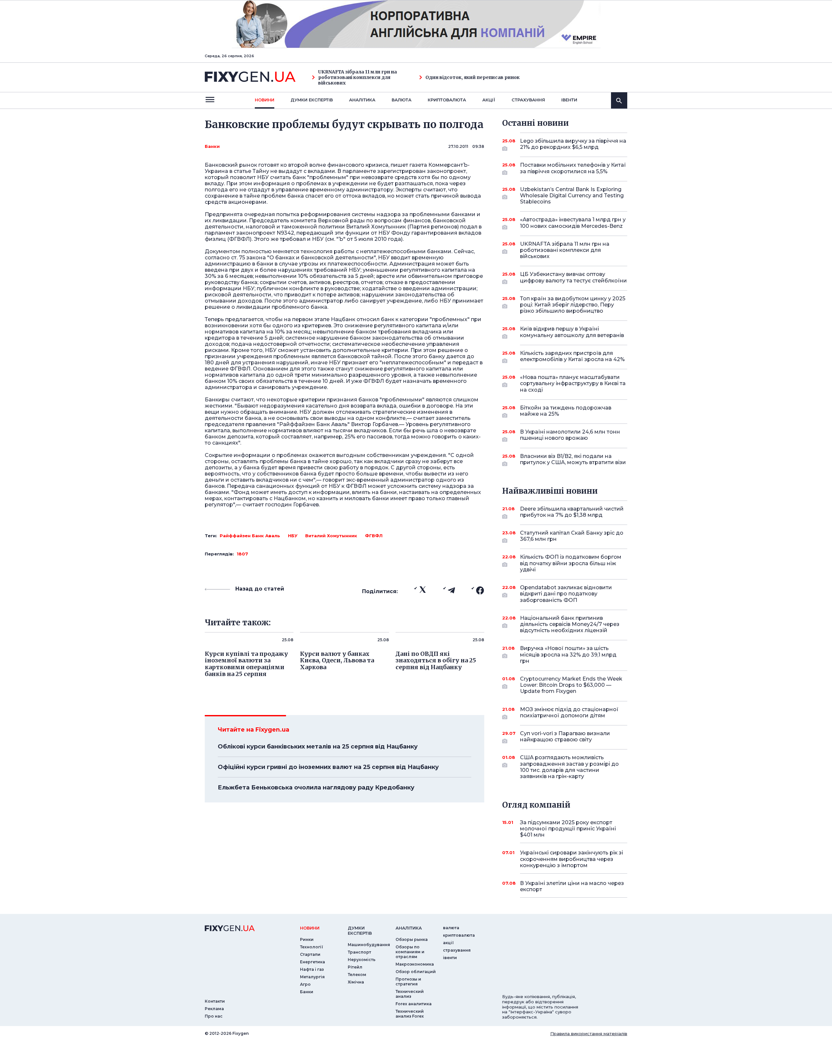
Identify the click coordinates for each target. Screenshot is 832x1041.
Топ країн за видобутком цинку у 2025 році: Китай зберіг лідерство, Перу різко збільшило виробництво (572, 304)
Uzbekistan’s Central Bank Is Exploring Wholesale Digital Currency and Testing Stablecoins (572, 195)
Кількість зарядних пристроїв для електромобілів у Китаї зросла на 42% (572, 356)
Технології (311, 946)
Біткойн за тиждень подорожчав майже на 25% (565, 411)
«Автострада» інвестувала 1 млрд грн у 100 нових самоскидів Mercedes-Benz (573, 222)
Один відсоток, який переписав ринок (472, 77)
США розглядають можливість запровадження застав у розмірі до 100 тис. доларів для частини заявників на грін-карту (569, 766)
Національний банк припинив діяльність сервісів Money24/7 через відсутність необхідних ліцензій (569, 624)
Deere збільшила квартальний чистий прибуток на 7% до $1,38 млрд (572, 512)
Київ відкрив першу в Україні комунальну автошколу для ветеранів (572, 332)
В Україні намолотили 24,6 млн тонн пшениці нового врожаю (570, 435)
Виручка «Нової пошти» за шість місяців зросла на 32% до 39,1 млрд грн (568, 654)
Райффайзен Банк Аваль (250, 535)
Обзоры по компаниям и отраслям (410, 951)
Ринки (307, 939)
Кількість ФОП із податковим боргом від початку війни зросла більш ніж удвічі (570, 563)
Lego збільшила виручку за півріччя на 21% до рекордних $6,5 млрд (573, 144)
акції (488, 99)
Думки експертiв (312, 99)
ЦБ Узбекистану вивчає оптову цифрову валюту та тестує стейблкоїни (573, 277)
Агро (305, 984)
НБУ (292, 535)
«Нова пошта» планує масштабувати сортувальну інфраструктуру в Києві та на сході (573, 383)
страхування (528, 99)
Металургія (312, 976)
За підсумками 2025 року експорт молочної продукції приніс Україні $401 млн (568, 828)
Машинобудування (369, 944)
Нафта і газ (312, 969)
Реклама (214, 1008)
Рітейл (355, 967)
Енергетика (312, 961)
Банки (212, 146)
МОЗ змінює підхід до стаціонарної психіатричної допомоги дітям (569, 712)
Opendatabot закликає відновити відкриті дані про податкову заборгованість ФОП (566, 593)
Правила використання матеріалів (588, 1033)
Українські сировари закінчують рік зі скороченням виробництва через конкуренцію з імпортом (571, 859)
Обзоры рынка (412, 939)
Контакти (215, 1001)
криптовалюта (447, 99)
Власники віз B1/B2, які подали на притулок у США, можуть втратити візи (573, 459)
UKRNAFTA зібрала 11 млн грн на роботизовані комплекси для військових (357, 77)
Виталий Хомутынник (331, 535)
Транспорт (359, 952)
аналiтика (409, 927)
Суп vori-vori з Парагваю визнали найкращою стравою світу (565, 736)
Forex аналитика (414, 1003)
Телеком (357, 974)
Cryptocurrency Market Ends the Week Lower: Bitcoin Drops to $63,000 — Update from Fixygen (571, 685)
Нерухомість (361, 959)
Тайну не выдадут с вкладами (294, 171)
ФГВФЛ (374, 535)
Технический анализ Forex (410, 1014)
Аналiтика (362, 99)
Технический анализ (410, 994)
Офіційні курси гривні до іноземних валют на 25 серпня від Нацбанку (328, 767)
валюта (401, 99)
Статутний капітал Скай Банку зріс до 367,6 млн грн (571, 536)
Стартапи (310, 954)
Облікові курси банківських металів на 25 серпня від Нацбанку (318, 746)
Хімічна (356, 982)
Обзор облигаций (416, 971)
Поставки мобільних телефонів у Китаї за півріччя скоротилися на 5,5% (573, 168)
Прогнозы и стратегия (408, 981)
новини (264, 99)
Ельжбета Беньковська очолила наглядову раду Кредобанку (316, 787)
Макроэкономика (415, 964)
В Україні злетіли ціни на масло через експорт (572, 886)
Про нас (214, 1016)
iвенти (569, 99)
